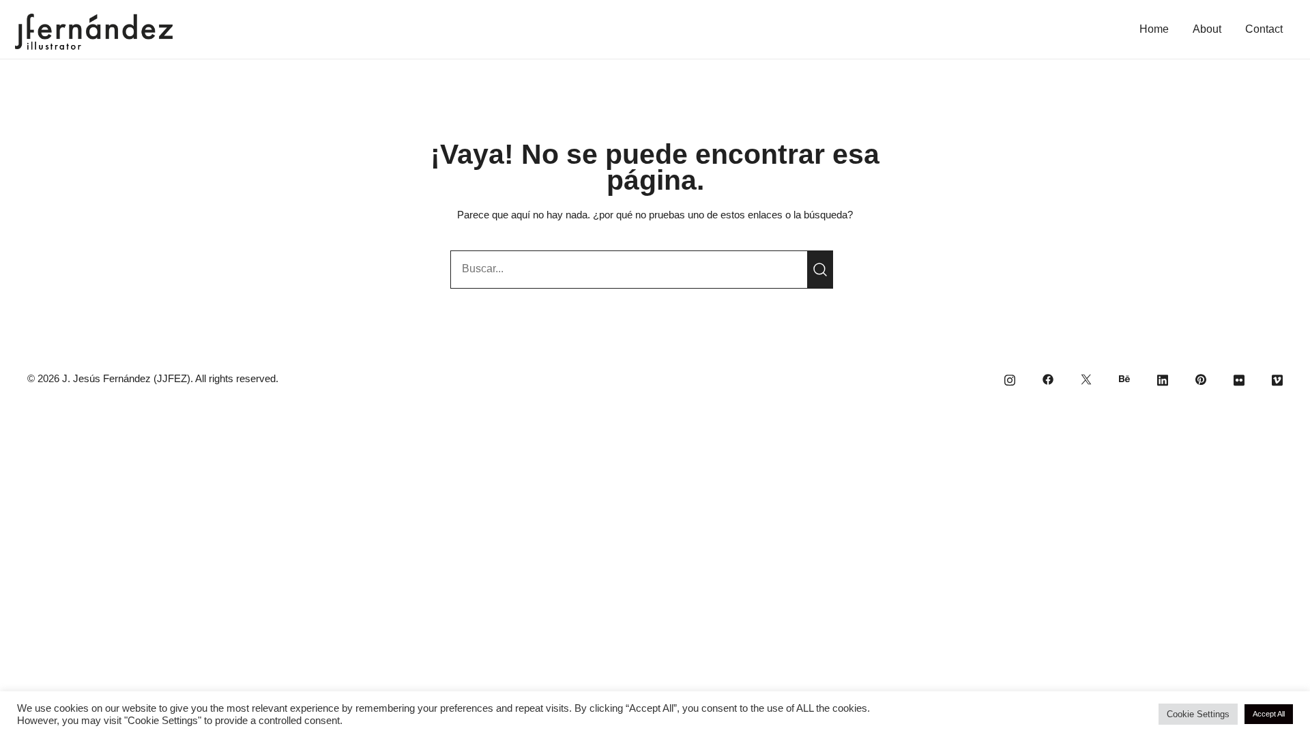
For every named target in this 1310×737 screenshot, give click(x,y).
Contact (1264, 29)
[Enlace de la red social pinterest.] (1200, 378)
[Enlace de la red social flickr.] (1239, 378)
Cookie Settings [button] (1198, 714)
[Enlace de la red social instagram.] (1009, 378)
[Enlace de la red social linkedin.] (1162, 378)
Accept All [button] (1269, 714)
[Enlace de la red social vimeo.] (1277, 378)
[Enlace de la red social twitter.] (1086, 378)
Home (1154, 29)
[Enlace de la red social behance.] (1124, 378)
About (1207, 29)
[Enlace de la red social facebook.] (1048, 378)
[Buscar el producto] (820, 269)
